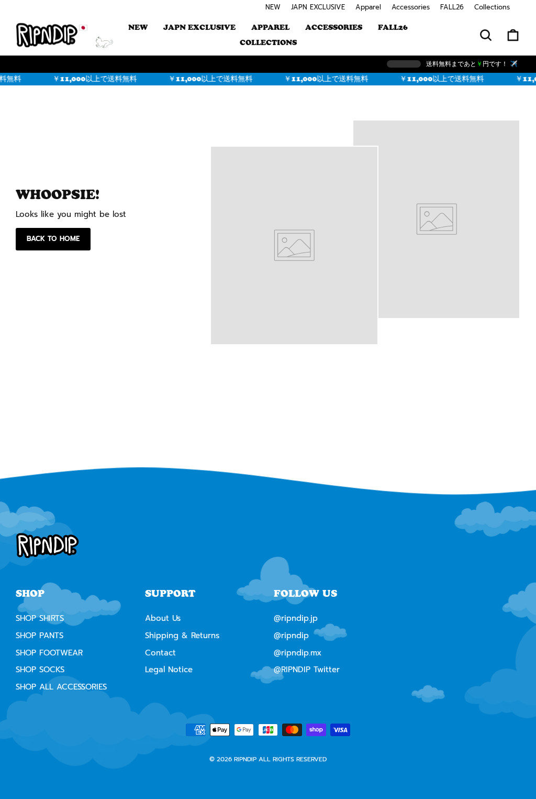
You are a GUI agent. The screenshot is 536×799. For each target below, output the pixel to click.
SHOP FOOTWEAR (49, 653)
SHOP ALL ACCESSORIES (61, 687)
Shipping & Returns (182, 635)
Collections (492, 7)
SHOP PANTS (39, 635)
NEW (273, 7)
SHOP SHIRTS (40, 618)
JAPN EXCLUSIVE (318, 7)
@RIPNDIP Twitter (307, 669)
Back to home (53, 239)
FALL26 (452, 7)
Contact (160, 653)
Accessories (411, 7)
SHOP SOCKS (40, 669)
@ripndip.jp (296, 618)
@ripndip (291, 635)
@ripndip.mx (297, 653)
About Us (163, 618)
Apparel (368, 7)
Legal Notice (169, 669)
